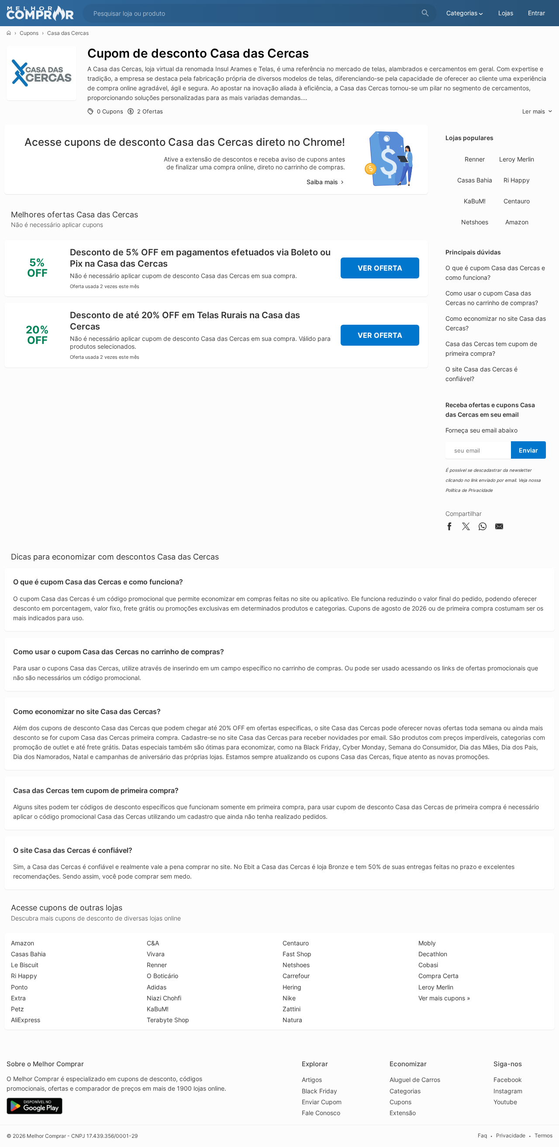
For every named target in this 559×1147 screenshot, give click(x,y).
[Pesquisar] (425, 13)
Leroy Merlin (516, 159)
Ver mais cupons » (444, 998)
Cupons (29, 33)
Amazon (516, 222)
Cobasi (428, 964)
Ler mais (533, 111)
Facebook (507, 1079)
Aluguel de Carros (415, 1079)
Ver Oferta (380, 268)
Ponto (19, 987)
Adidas (156, 987)
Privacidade (510, 1136)
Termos (543, 1136)
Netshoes (474, 222)
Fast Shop (297, 954)
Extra (18, 998)
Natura (292, 1019)
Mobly (427, 943)
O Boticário (162, 975)
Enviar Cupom (322, 1102)
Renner (475, 159)
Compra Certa (438, 975)
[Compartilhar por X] (466, 528)
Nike (289, 998)
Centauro (517, 201)
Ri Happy (517, 180)
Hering (292, 987)
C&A (153, 943)
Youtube (505, 1102)
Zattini (291, 1009)
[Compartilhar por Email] (499, 528)
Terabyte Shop (168, 1019)
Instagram (507, 1091)
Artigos (312, 1079)
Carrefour (296, 975)
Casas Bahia (474, 180)
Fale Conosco (321, 1112)
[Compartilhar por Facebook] (449, 528)
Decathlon (432, 954)
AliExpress (25, 1019)
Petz (17, 1009)
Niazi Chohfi (164, 998)
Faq (482, 1136)
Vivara (156, 954)
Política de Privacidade (469, 490)
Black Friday (319, 1091)
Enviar (528, 450)
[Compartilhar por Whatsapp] (483, 528)
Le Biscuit (24, 964)
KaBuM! (475, 201)
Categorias (405, 1091)
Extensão (403, 1112)
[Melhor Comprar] (42, 13)
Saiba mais (322, 181)
